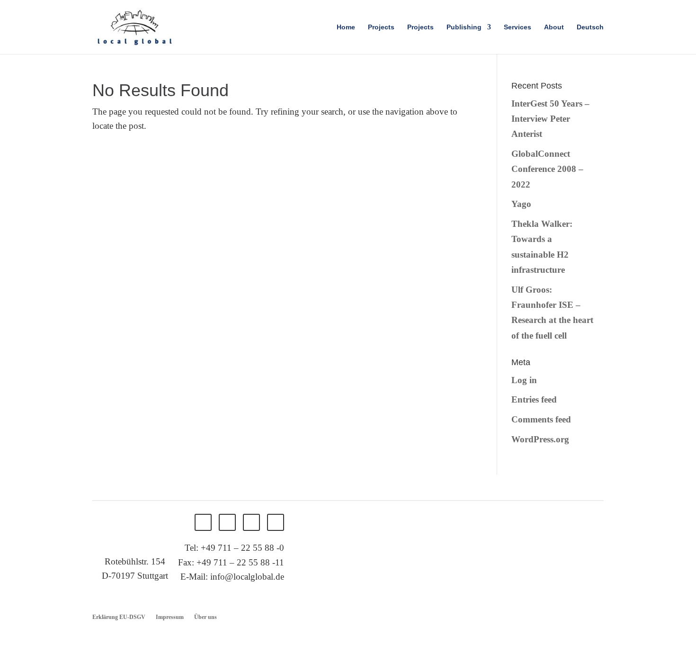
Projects (381, 27)
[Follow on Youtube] (275, 522)
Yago (521, 204)
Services (517, 27)
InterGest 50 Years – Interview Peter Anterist (550, 119)
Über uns (205, 617)
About (554, 27)
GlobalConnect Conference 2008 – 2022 (547, 169)
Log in (524, 380)
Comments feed (541, 419)
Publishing (464, 27)
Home (346, 27)
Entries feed (534, 399)
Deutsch (590, 27)
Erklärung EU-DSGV (118, 617)
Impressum (170, 617)
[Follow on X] (227, 522)
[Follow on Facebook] (203, 522)
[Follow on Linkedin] (251, 522)
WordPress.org (540, 439)
